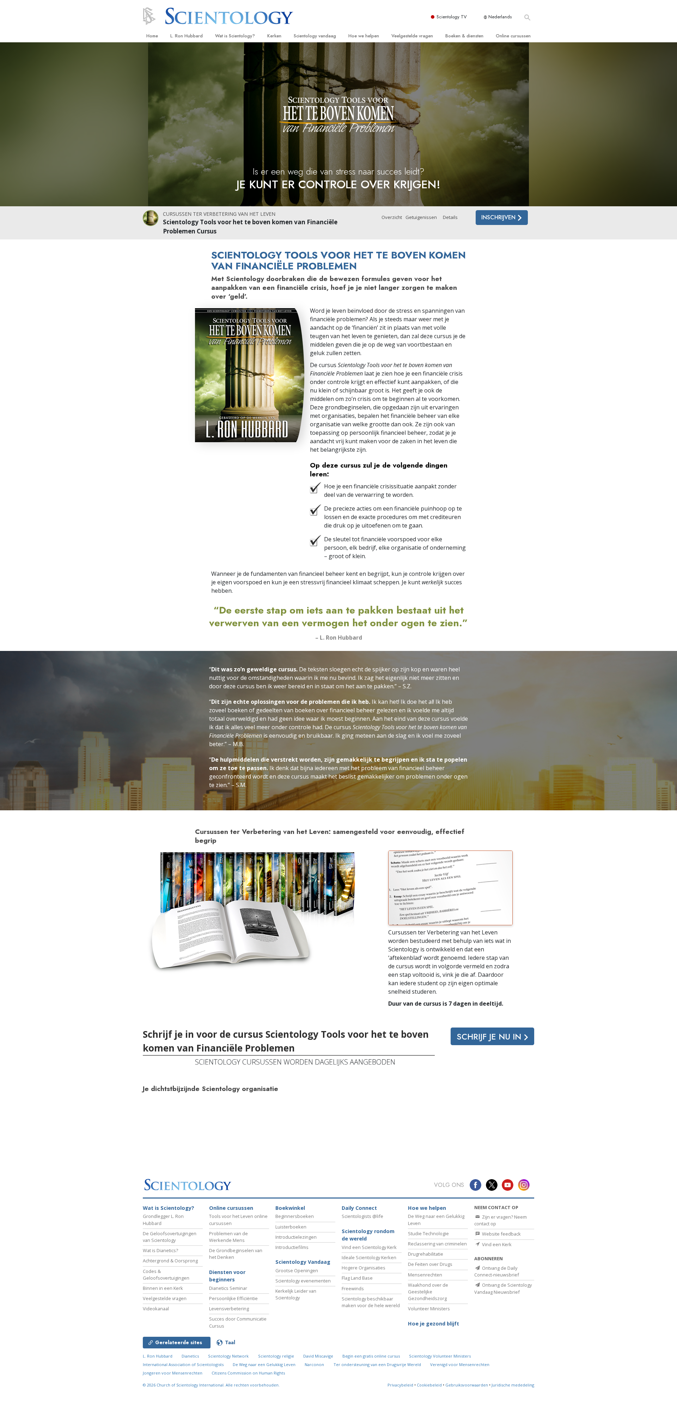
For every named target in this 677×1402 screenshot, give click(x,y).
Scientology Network (228, 1356)
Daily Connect (359, 1208)
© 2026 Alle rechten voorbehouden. (211, 1385)
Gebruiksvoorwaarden (466, 1385)
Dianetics (190, 1356)
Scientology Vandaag (302, 1261)
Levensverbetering (229, 1308)
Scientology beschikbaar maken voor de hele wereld (371, 1302)
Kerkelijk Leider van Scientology (295, 1294)
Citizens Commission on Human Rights (248, 1373)
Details (450, 217)
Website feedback (501, 1234)
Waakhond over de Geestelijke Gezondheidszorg (428, 1292)
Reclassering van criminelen (437, 1244)
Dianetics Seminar (228, 1288)
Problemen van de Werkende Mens (228, 1236)
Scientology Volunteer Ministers (440, 1356)
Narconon (314, 1364)
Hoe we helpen (363, 35)
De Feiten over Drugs (430, 1264)
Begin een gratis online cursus (371, 1356)
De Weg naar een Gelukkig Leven (264, 1364)
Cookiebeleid (429, 1385)
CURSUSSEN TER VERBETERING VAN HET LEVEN (219, 214)
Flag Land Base (357, 1278)
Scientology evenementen (303, 1281)
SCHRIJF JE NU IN (490, 1037)
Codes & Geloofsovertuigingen (166, 1274)
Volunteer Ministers (429, 1308)
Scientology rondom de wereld (368, 1235)
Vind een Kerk (496, 1244)
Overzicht (392, 217)
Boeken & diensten (464, 35)
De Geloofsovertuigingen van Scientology (169, 1236)
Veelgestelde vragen (412, 35)
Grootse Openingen (296, 1270)
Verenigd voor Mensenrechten (459, 1364)
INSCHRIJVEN (499, 217)
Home (152, 35)
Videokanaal (156, 1308)
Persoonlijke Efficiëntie (233, 1298)
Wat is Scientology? (235, 35)
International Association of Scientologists (183, 1364)
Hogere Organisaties (363, 1267)
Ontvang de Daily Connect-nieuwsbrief (496, 1271)
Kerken (274, 35)
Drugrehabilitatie (425, 1254)
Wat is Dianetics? (160, 1250)
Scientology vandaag (315, 35)
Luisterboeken (290, 1227)
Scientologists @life (362, 1216)
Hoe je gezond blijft (433, 1323)
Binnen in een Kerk (163, 1288)
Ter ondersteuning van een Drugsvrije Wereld (377, 1364)
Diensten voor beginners (227, 1276)
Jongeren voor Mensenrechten (172, 1373)
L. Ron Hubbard (186, 35)
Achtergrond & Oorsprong (170, 1260)
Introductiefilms (292, 1247)
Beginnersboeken (294, 1216)
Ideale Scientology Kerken (369, 1257)
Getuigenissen (421, 217)
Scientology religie (276, 1356)
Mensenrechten (425, 1275)
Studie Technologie (428, 1233)
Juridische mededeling (513, 1385)
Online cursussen (513, 35)
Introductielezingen (296, 1237)
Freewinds (353, 1288)
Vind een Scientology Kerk (369, 1247)
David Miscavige (318, 1356)
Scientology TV (452, 16)
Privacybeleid (400, 1385)
